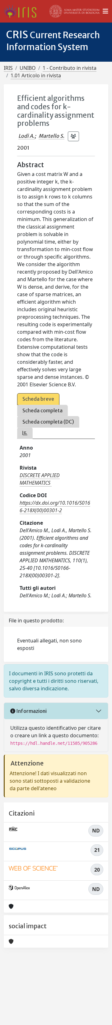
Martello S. (51, 136)
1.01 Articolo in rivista (36, 75)
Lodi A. (26, 136)
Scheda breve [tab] (38, 399)
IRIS (8, 67)
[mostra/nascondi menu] (105, 11)
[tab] (25, 433)
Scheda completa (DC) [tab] (48, 422)
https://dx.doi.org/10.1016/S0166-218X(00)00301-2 (55, 506)
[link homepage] (22, 11)
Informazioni (31, 711)
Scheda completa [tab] (42, 410)
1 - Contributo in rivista (69, 67)
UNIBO (28, 67)
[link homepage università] (74, 11)
